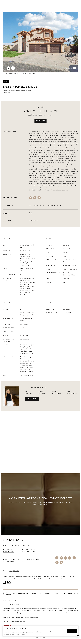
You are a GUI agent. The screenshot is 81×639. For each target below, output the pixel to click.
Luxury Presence (45, 593)
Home (5, 559)
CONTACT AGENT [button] (32, 398)
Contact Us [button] (40, 510)
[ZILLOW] (61, 562)
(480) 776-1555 (14, 571)
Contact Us (22, 561)
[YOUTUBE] (69, 558)
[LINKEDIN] (65, 558)
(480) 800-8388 (8, 549)
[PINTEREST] (74, 558)
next (13, 68)
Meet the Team (16, 559)
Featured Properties (33, 559)
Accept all (72, 631)
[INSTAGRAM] (61, 558)
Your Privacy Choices (40, 637)
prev (8, 68)
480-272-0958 (56, 393)
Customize (61, 631)
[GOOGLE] (57, 562)
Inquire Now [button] (40, 120)
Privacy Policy (73, 593)
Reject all (51, 631)
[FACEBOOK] (57, 558)
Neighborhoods (8, 561)
